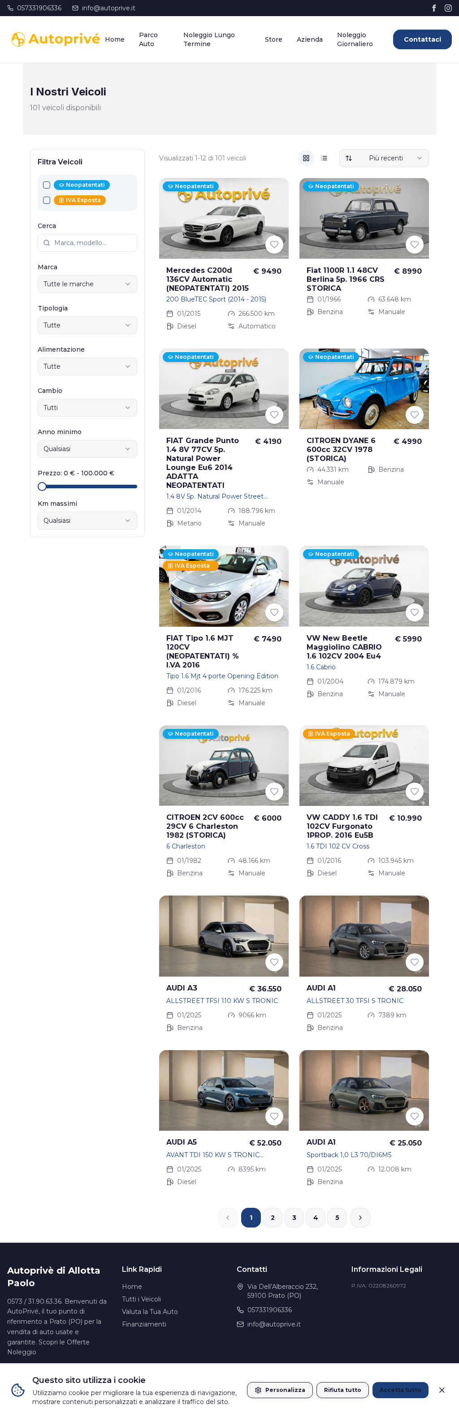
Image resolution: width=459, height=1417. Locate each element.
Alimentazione (61, 349)
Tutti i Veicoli (141, 1299)
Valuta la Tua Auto (150, 1312)
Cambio (50, 391)
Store (273, 39)
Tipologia (53, 308)
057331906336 (39, 8)
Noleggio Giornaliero (355, 39)
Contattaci (422, 39)
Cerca (47, 226)
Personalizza (285, 1390)
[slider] (42, 486)
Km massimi (57, 504)
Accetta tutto (400, 1390)
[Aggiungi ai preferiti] (274, 245)
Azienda (310, 39)
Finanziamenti (144, 1324)
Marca (47, 267)
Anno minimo (60, 432)
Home (115, 39)
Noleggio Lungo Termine (209, 39)
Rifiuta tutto (342, 1390)
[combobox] (87, 284)
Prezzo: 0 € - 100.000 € (76, 473)
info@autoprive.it (108, 8)
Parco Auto (148, 39)
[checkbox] (46, 185)
